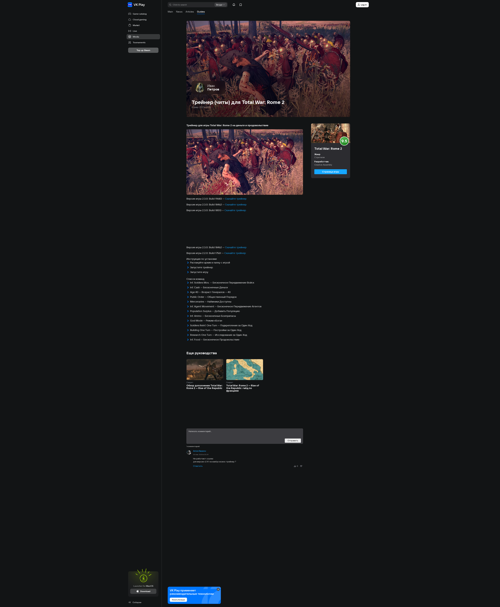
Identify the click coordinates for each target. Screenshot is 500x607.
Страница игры (330, 171)
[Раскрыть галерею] (244, 162)
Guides (201, 11)
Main (170, 11)
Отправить (293, 440)
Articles (190, 11)
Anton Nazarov (199, 451)
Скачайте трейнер (235, 198)
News (179, 11)
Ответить (198, 466)
